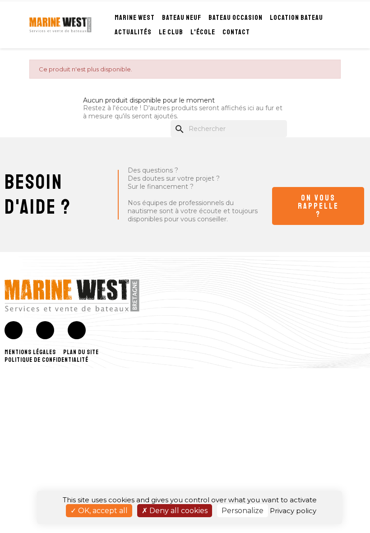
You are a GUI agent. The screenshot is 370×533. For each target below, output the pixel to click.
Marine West (135, 17)
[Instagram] (45, 330)
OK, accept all (102, 510)
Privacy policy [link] (293, 510)
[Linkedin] (77, 330)
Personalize (243, 510)
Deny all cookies (178, 510)
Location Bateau (296, 17)
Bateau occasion (235, 17)
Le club (171, 32)
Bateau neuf (181, 17)
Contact (236, 32)
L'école (202, 32)
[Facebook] (14, 330)
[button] (318, 206)
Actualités (133, 32)
